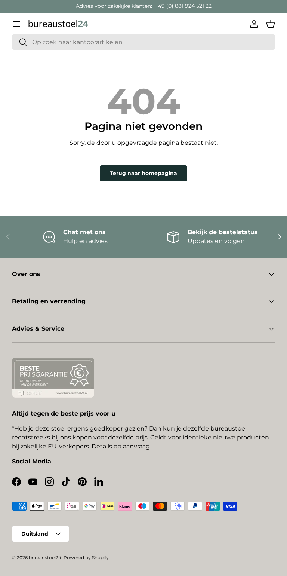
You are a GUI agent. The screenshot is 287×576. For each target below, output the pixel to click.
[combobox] (143, 42)
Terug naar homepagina (143, 173)
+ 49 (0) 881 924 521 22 (183, 6)
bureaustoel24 (45, 557)
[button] (270, 24)
